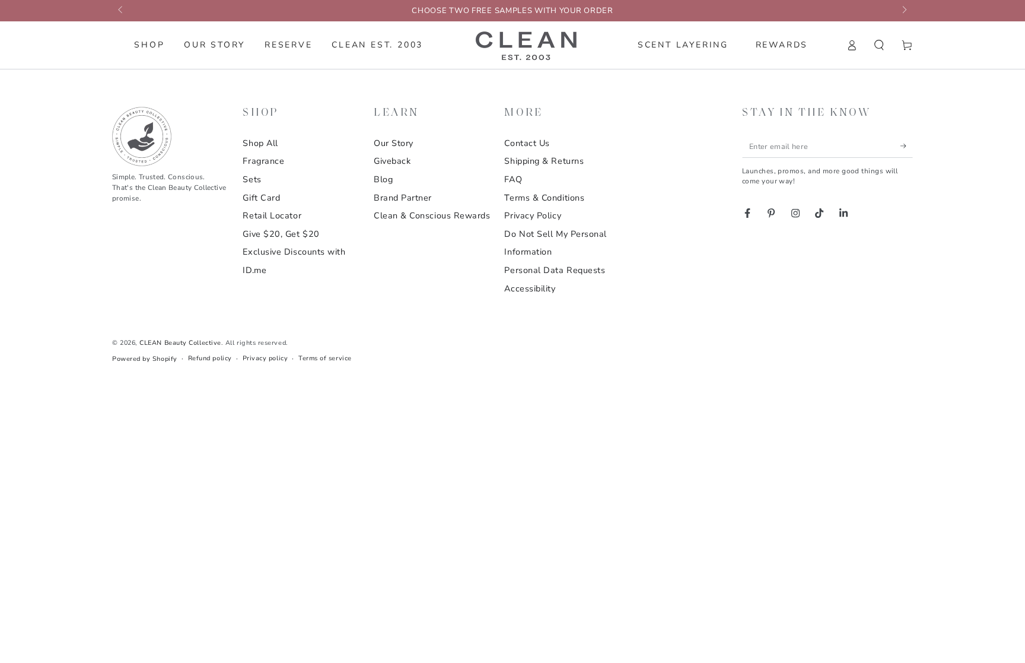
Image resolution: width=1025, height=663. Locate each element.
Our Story (393, 143)
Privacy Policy (532, 215)
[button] (879, 45)
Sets (252, 179)
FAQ (513, 179)
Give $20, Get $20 (281, 234)
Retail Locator (272, 215)
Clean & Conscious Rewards (432, 215)
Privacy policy (265, 358)
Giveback (392, 161)
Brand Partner (403, 198)
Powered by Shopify (144, 358)
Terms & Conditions (544, 198)
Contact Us (526, 143)
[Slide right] (904, 10)
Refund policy (210, 358)
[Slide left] (121, 10)
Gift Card (261, 198)
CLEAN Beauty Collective (180, 342)
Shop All (260, 143)
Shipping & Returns (544, 161)
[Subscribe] (906, 146)
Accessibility (529, 288)
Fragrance (263, 161)
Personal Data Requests (554, 270)
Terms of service (325, 358)
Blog (383, 179)
